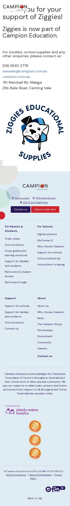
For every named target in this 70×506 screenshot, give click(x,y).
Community (44, 342)
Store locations (14, 244)
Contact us (20, 209)
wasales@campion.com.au (24, 71)
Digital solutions (47, 234)
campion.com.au (16, 76)
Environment (45, 336)
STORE (44, 6)
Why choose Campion (50, 246)
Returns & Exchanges (40, 475)
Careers (42, 348)
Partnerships (45, 330)
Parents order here (45, 209)
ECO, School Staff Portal (35, 202)
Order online (12, 238)
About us (43, 306)
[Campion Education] (15, 7)
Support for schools (49, 252)
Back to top (35, 498)
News (40, 318)
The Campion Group (49, 324)
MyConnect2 (45, 240)
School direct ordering (51, 264)
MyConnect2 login (16, 282)
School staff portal (48, 258)
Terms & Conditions (16, 475)
